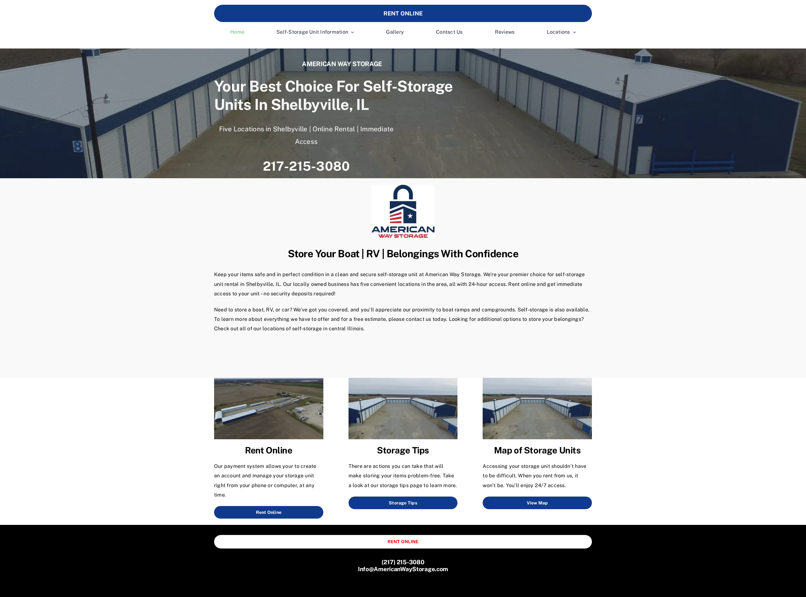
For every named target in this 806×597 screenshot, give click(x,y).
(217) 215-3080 (403, 562)
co (409, 319)
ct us (425, 319)
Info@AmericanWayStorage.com (403, 569)
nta (416, 319)
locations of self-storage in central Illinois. (314, 329)
